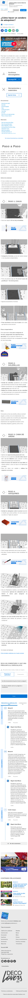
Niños (17, 935)
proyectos (7, 9)
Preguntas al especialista (7, 674)
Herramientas (4, 939)
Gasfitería (3, 937)
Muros (17, 932)
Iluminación (4, 941)
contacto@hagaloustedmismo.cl (9, 923)
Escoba (3, 112)
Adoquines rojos (5, 128)
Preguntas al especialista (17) (9, 703)
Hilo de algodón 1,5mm (6, 125)
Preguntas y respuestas (7, 954)
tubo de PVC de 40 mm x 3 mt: (8, 133)
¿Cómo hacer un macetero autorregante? (20, 902)
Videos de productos (6, 950)
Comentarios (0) (23, 703)
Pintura (17, 937)
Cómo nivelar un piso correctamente (19, 894)
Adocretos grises (5, 130)
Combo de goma (5, 109)
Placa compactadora (6, 115)
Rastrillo (3, 105)
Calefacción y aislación (6, 930)
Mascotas (3, 943)
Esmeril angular (5, 106)
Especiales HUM (5, 952)
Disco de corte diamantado (7, 114)
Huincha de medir (5, 103)
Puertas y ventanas (20, 941)
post (12, 741)
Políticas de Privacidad (21, 991)
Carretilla (3, 111)
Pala (2, 108)
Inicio (2, 9)
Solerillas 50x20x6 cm (6, 131)
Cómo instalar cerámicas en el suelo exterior (12, 653)
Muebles (18, 930)
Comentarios (20, 674)
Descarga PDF (12, 79)
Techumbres (19, 943)
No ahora (16, 10)
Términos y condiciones (7, 991)
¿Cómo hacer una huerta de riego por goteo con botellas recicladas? (20, 885)
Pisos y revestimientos (21, 939)
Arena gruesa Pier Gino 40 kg (8, 127)
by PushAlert (12, 11)
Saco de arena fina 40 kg (7, 122)
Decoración (4, 935)
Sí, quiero (23, 10)
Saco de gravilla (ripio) (6, 124)
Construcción (4, 932)
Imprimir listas (12, 95)
